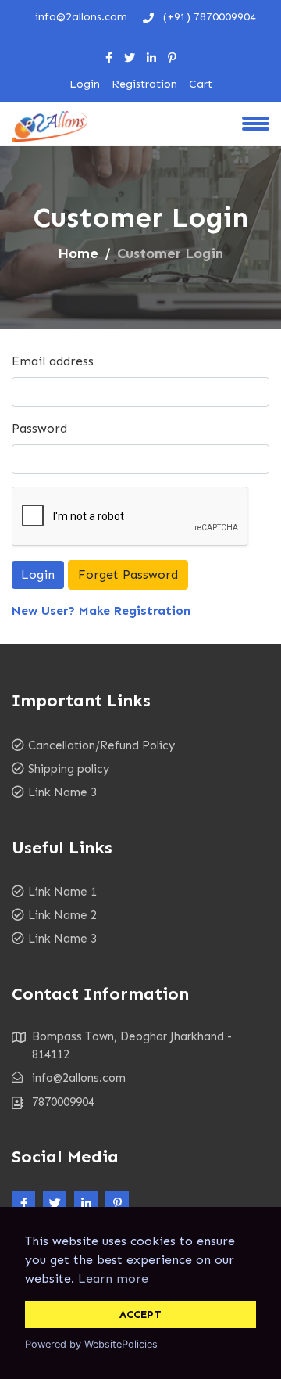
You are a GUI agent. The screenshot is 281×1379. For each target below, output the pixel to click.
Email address (53, 361)
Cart (200, 84)
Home (78, 253)
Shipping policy (68, 769)
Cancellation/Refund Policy (101, 745)
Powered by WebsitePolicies (91, 1344)
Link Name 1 (62, 892)
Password (39, 428)
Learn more (113, 1278)
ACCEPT (140, 1314)
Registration (144, 84)
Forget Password (128, 574)
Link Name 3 (62, 792)
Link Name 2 (62, 915)
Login (84, 84)
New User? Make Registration (101, 610)
